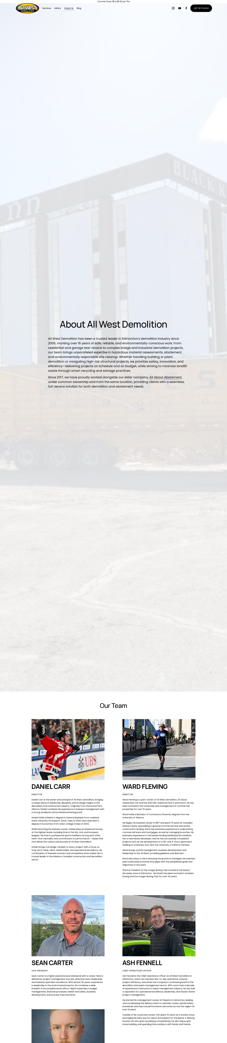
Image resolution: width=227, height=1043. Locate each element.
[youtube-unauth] (179, 8)
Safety (57, 8)
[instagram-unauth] (173, 8)
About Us (69, 8)
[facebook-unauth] (186, 8)
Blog (79, 8)
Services (46, 8)
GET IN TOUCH (201, 8)
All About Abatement (165, 377)
